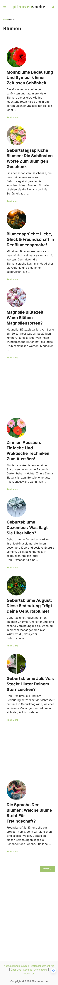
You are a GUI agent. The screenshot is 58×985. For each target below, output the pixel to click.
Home (5, 19)
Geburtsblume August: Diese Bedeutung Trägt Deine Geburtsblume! (29, 606)
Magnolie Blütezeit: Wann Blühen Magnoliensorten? (26, 317)
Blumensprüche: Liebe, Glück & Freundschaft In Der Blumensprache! (30, 239)
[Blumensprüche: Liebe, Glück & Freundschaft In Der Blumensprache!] (16, 219)
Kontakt (27, 969)
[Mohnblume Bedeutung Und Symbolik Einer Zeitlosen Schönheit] (16, 57)
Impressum (29, 973)
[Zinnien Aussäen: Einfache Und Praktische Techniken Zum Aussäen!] (16, 428)
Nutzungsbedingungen (16, 965)
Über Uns (16, 969)
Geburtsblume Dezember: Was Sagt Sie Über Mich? (27, 527)
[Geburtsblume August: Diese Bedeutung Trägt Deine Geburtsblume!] (16, 585)
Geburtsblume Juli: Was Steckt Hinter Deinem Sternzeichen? (30, 684)
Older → (47, 868)
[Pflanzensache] (28, 7)
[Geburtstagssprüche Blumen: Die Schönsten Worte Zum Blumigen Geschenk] (16, 135)
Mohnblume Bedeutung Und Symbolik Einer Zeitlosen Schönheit (30, 77)
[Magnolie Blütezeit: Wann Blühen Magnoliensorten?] (16, 297)
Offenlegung (40, 969)
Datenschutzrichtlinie (42, 965)
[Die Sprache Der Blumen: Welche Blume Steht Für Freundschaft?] (16, 790)
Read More (12, 117)
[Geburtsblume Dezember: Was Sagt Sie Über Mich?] (16, 507)
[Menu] (4, 7)
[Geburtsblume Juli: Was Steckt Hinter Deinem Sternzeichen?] (16, 664)
